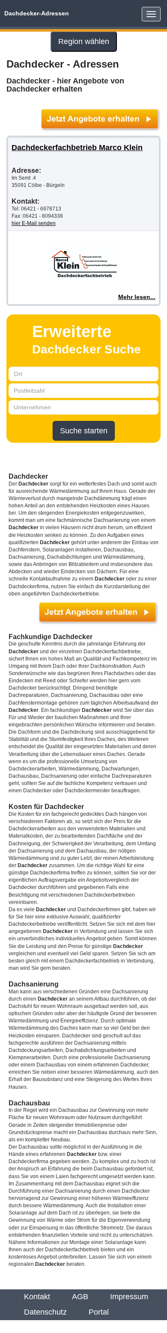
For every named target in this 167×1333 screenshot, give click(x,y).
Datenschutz (45, 1312)
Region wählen (83, 41)
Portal (99, 1312)
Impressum (129, 1296)
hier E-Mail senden (34, 223)
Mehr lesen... (136, 296)
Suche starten (83, 431)
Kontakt (37, 1296)
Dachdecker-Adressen (36, 13)
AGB (80, 1296)
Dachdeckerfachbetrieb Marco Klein (77, 147)
